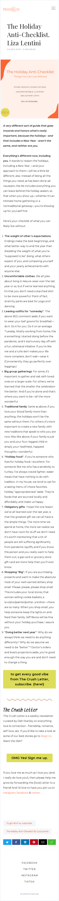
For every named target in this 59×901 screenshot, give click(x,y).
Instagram (29, 875)
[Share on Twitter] (7, 842)
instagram (9, 792)
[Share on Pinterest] (34, 842)
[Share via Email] (43, 842)
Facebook (29, 863)
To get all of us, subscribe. (19, 823)
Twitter (29, 869)
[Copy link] (52, 842)
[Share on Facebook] (16, 842)
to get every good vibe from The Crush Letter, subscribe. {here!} (29, 679)
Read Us (46, 736)
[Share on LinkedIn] (25, 842)
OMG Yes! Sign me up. (29, 758)
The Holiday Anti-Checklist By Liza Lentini (27, 831)
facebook (22, 792)
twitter (35, 792)
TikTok (29, 881)
